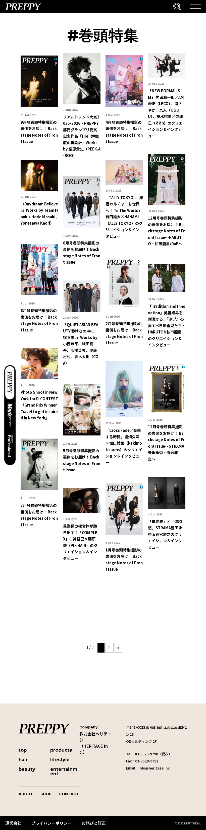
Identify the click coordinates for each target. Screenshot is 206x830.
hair (23, 759)
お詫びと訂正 (94, 823)
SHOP (46, 794)
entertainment (63, 771)
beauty (27, 769)
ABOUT (26, 794)
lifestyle (60, 759)
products (61, 750)
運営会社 (13, 823)
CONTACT (69, 794)
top (23, 750)
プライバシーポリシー (51, 823)
